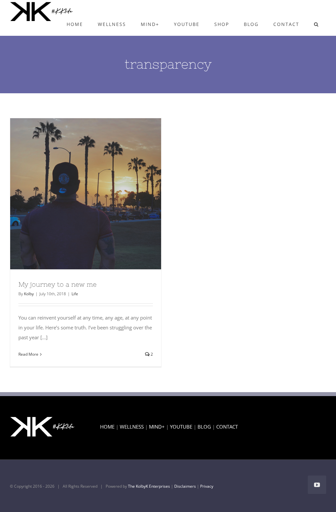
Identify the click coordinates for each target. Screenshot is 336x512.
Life (75, 294)
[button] (316, 24)
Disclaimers (185, 486)
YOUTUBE (181, 426)
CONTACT (227, 426)
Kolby (29, 294)
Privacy (206, 486)
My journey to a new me (74, 194)
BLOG (204, 426)
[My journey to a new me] (85, 193)
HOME (107, 426)
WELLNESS (132, 426)
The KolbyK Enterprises (149, 486)
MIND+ (157, 426)
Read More (28, 354)
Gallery (98, 194)
